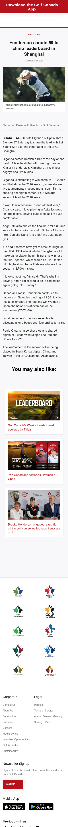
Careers (7, 728)
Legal (38, 696)
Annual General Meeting (48, 716)
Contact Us (9, 704)
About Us (8, 710)
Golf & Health (10, 745)
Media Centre (10, 733)
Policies (38, 704)
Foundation (9, 716)
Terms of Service (43, 710)
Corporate (10, 696)
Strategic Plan (42, 722)
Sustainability (10, 751)
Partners (8, 722)
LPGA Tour (34, 34)
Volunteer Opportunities (16, 739)
